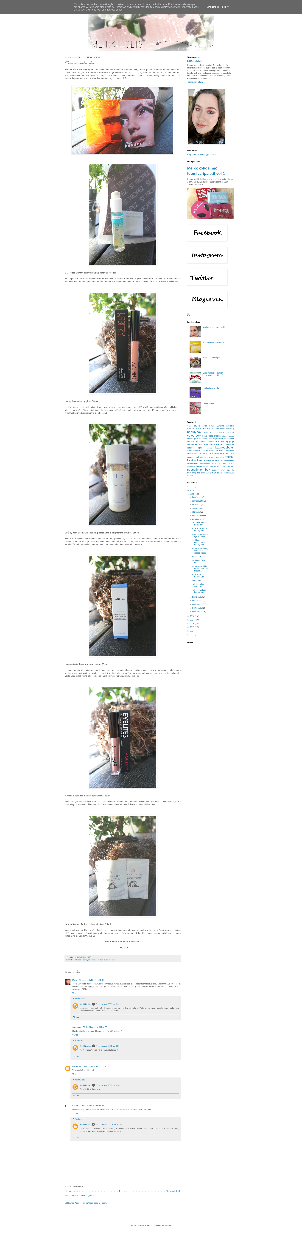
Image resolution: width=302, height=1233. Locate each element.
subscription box (110, 960)
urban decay (216, 472)
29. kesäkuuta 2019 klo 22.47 (91, 980)
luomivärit (204, 453)
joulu (206, 444)
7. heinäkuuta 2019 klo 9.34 (108, 1085)
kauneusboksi (224, 447)
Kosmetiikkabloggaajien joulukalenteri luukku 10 (212, 374)
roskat (199, 466)
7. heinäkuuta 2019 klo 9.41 (92, 1106)
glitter (196, 439)
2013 (192, 635)
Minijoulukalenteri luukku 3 (213, 342)
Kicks (205, 426)
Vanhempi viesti (173, 1191)
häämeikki (210, 442)
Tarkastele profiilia (195, 82)
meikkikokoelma (211, 460)
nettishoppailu (205, 464)
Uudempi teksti (72, 1191)
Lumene (220, 426)
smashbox (230, 466)
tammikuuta (197, 611)
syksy (223, 470)
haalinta (202, 439)
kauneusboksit (97, 960)
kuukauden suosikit (213, 450)
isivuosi (75, 1106)
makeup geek (193, 457)
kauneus (209, 448)
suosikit (215, 470)
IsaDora (196, 426)
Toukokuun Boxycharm (198, 575)
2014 (192, 631)
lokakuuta (196, 504)
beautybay (230, 429)
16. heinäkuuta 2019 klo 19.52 (109, 1125)
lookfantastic (192, 453)
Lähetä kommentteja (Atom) (82, 1196)
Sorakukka (77, 1027)
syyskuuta (196, 508)
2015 (192, 627)
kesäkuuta (196, 519)
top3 (207, 473)
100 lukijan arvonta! (210, 388)
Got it (225, 7)
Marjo (75, 980)
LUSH (212, 426)
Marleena (76, 1066)
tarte (228, 470)
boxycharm (218, 432)
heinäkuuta (197, 515)
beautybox (87, 960)
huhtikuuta (197, 600)
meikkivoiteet (192, 463)
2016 (192, 624)
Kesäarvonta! (208, 403)
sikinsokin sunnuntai (217, 466)
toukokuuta (197, 597)
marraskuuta (197, 501)
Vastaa (75, 993)
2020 (192, 490)
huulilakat (191, 441)
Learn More (213, 7)
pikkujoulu (191, 466)
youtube (190, 475)
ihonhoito (219, 441)
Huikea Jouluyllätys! (211, 358)
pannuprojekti (228, 463)
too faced (201, 473)
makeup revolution (207, 457)
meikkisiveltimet (227, 461)
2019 (192, 494)
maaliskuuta (197, 604)
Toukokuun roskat (199, 557)
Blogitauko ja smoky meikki (214, 327)
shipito (205, 466)
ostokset (216, 463)
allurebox (78, 960)
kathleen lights (194, 448)
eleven (190, 439)
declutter (205, 436)
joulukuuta (197, 497)
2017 (192, 620)
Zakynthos (196, 580)
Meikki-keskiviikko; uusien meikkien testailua (200, 568)
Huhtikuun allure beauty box (199, 591)
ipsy (226, 441)
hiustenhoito (229, 439)
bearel (222, 429)
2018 (192, 616)
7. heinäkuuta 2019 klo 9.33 (108, 1004)
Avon (189, 426)
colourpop (194, 435)
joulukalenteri (216, 444)
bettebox (207, 432)
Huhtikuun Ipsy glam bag (198, 585)
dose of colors (215, 436)
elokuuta (196, 512)
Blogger (168, 1225)
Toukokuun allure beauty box (199, 529)
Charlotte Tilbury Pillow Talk (199, 523)
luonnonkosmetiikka (219, 453)
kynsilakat (230, 451)
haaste (209, 439)
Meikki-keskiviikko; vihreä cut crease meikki (200, 550)
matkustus (220, 457)
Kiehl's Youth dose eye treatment (200, 535)
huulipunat (200, 441)
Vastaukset (79, 999)
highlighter (218, 438)
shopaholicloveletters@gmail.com (201, 154)
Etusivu (122, 1191)
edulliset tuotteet (228, 436)
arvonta (215, 429)
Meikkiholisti (85, 1004)
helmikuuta (197, 608)
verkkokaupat (229, 473)
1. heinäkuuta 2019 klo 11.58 (94, 1066)
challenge (230, 432)
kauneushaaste (193, 451)
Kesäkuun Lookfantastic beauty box (199, 542)
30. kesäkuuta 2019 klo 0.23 (95, 1027)
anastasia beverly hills (199, 428)
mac (232, 453)
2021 (192, 487)
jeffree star (196, 444)
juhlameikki (229, 444)
